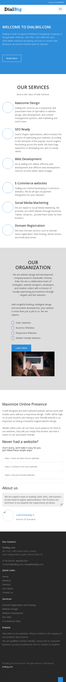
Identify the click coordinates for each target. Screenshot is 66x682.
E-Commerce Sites (11, 621)
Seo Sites (7, 617)
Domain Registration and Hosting (18, 605)
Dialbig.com (7, 667)
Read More (11, 58)
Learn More (21, 348)
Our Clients (7, 588)
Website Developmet (12, 613)
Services (6, 584)
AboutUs (6, 580)
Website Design (10, 609)
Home (5, 576)
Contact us (7, 592)
